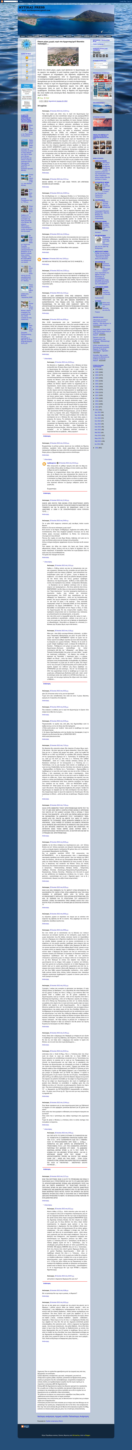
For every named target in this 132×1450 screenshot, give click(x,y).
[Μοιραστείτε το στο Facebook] (45, 101)
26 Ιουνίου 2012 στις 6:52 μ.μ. (59, 1302)
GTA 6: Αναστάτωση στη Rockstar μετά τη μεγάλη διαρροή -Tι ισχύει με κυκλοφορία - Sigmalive (101, 348)
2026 (97, 369)
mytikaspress (51, 463)
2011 (97, 448)
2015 (97, 401)
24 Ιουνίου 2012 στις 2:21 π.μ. (59, 179)
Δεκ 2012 (98, 412)
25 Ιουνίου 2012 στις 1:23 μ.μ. (64, 630)
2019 (97, 389)
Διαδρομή (86, 36)
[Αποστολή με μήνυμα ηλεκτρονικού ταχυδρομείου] (40, 101)
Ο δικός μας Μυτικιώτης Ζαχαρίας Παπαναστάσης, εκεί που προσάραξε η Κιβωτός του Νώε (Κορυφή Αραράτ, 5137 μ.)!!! (27, 333)
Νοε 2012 (98, 415)
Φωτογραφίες (78, 36)
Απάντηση (45, 173)
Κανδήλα (60, 36)
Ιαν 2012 (98, 444)
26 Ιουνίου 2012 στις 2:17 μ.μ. (59, 1176)
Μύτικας (29, 36)
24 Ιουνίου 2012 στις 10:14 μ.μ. (68, 463)
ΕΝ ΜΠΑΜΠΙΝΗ (100, 235)
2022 (97, 381)
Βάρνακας (69, 36)
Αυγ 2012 (98, 424)
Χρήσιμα (108, 36)
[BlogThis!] (42, 101)
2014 (97, 404)
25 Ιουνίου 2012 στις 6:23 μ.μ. (59, 707)
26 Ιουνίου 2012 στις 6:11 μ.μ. (64, 1208)
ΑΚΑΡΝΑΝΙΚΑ (100, 200)
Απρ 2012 (98, 435)
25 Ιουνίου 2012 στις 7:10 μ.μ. (59, 745)
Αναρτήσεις (99, 63)
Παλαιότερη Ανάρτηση (79, 1416)
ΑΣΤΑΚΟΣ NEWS (101, 221)
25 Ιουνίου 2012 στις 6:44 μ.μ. (59, 721)
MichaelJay (76, 1435)
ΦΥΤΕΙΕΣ (98, 301)
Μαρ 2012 (98, 438)
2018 (97, 392)
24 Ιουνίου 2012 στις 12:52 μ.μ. (59, 258)
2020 (97, 386)
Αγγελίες (101, 36)
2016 (97, 398)
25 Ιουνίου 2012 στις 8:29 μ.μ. (59, 887)
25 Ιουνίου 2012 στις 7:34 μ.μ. (59, 805)
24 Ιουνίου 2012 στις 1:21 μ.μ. (59, 293)
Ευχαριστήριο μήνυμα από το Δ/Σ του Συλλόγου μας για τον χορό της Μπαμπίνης (102, 243)
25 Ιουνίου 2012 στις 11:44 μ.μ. (59, 1033)
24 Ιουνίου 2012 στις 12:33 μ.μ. (59, 234)
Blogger (87, 1435)
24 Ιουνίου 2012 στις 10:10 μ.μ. (59, 443)
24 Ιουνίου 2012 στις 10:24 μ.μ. (64, 362)
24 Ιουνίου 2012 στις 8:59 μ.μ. (59, 319)
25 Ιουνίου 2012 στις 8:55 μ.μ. (59, 914)
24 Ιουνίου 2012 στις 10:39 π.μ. (59, 193)
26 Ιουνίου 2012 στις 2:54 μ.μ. (64, 1133)
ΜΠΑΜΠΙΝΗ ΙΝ (100, 262)
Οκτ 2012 (98, 418)
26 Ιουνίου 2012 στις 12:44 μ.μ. (59, 1102)
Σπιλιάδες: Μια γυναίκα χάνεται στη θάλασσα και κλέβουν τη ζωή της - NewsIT (101, 357)
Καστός (44, 36)
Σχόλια (97, 67)
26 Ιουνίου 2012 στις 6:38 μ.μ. (59, 1290)
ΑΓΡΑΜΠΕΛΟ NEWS (102, 182)
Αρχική (23, 36)
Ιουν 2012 (98, 429)
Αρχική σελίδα (61, 1416)
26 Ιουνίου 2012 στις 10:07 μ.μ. (64, 1276)
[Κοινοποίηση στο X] (44, 101)
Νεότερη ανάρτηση (45, 1416)
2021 (97, 384)
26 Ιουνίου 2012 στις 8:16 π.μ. (59, 1051)
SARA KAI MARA (101, 161)
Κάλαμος (36, 36)
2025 (97, 372)
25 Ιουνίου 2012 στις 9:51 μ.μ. (59, 985)
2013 (97, 407)
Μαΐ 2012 (98, 432)
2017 (97, 395)
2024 (97, 375)
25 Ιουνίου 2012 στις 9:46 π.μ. (59, 520)
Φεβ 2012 (98, 441)
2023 (97, 378)
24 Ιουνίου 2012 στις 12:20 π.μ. (59, 111)
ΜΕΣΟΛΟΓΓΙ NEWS (101, 251)
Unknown (45, 258)
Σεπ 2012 (98, 421)
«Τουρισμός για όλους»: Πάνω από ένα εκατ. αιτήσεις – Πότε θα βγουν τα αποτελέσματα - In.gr (102, 322)
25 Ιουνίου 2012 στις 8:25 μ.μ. (59, 842)
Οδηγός (94, 36)
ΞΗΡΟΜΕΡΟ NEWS (101, 287)
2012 (97, 410)
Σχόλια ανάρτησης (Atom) (54, 1421)
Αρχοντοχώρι (52, 36)
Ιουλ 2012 (98, 427)
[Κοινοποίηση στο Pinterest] (47, 101)
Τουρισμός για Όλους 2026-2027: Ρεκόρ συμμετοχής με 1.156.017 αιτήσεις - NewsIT (102, 332)
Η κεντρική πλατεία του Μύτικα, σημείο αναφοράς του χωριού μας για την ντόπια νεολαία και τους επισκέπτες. (27, 310)
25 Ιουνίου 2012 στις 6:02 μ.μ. (59, 691)
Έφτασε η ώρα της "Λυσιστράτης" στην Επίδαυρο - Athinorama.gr (101, 339)
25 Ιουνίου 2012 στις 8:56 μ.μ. (59, 930)
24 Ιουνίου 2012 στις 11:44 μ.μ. (59, 500)
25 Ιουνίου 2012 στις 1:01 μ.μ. (64, 565)
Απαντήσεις (48, 358)
